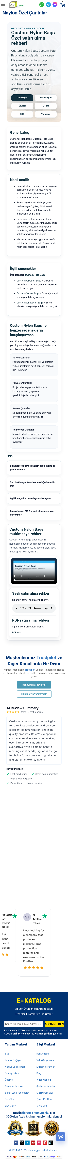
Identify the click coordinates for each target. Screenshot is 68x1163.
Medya (46, 106)
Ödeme (9, 1079)
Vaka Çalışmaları (45, 1060)
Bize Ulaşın (10, 1105)
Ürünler (22, 106)
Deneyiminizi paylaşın (34, 684)
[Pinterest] (45, 1142)
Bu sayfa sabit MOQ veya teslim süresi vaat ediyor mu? (32, 513)
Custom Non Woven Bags (30, 302)
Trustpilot (46, 657)
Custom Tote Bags (35, 274)
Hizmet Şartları (43, 1033)
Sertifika (9, 1099)
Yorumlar (45, 114)
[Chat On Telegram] (48, 4)
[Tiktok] (51, 1142)
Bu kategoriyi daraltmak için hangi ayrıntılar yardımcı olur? (32, 467)
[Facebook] (16, 1142)
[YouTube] (33, 1142)
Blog (38, 1073)
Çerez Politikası (44, 1099)
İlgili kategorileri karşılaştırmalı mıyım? (30, 498)
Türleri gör (22, 97)
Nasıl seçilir (46, 97)
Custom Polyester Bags (29, 280)
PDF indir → (18, 632)
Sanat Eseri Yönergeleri (17, 1092)
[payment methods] (34, 1157)
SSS (22, 114)
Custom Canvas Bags (28, 293)
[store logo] (22, 4)
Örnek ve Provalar (14, 1086)
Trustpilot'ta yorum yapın (34, 694)
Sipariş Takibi (12, 1073)
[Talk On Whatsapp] (41, 4)
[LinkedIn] (27, 1142)
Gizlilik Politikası (22, 1033)
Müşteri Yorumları (45, 1067)
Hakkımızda (42, 1053)
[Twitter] (22, 1142)
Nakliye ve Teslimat (15, 1067)
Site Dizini (41, 1105)
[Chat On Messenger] (55, 4)
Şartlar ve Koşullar (45, 1086)
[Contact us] (60, 1136)
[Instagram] (39, 1142)
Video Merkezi (43, 1079)
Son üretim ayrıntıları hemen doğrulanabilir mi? (32, 484)
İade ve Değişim (13, 1060)
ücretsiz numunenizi (35, 1112)
